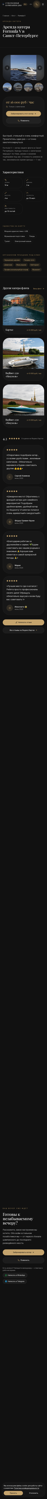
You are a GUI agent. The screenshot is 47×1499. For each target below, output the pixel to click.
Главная (6, 16)
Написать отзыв (25, 622)
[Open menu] (43, 4)
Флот (14, 16)
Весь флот (37, 289)
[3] (28, 87)
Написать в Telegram (16, 1281)
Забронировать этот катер (22, 114)
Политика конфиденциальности (26, 1488)
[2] (17, 87)
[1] (7, 87)
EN (31, 4)
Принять (13, 1493)
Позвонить (25, 121)
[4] (38, 87)
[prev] (7, 67)
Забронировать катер (22, 1252)
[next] (39, 67)
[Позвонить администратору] (36, 4)
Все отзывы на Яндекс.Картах (22, 630)
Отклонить (33, 1493)
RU (25, 4)
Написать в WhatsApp (16, 1275)
